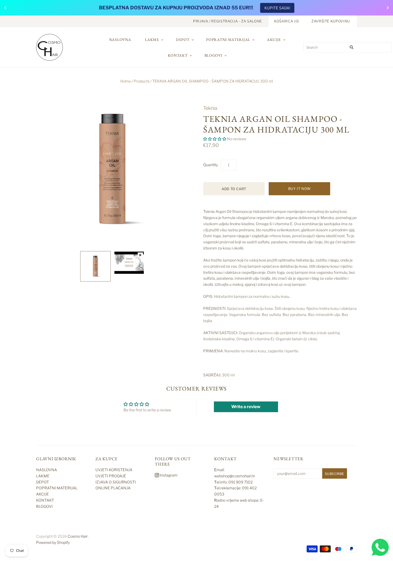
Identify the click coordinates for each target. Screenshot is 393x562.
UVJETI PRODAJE (110, 476)
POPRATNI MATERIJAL (228, 39)
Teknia (210, 108)
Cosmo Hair (78, 536)
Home (125, 81)
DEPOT (183, 39)
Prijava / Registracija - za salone (227, 21)
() (286, 21)
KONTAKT (178, 55)
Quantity (210, 164)
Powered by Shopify (53, 542)
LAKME (152, 39)
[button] (214, 138)
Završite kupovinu (330, 21)
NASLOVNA (120, 39)
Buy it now (299, 188)
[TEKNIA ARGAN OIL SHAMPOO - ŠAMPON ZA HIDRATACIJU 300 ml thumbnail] (95, 266)
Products (141, 81)
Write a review (245, 406)
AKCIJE (274, 39)
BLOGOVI (213, 55)
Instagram (168, 475)
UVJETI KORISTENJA (113, 469)
